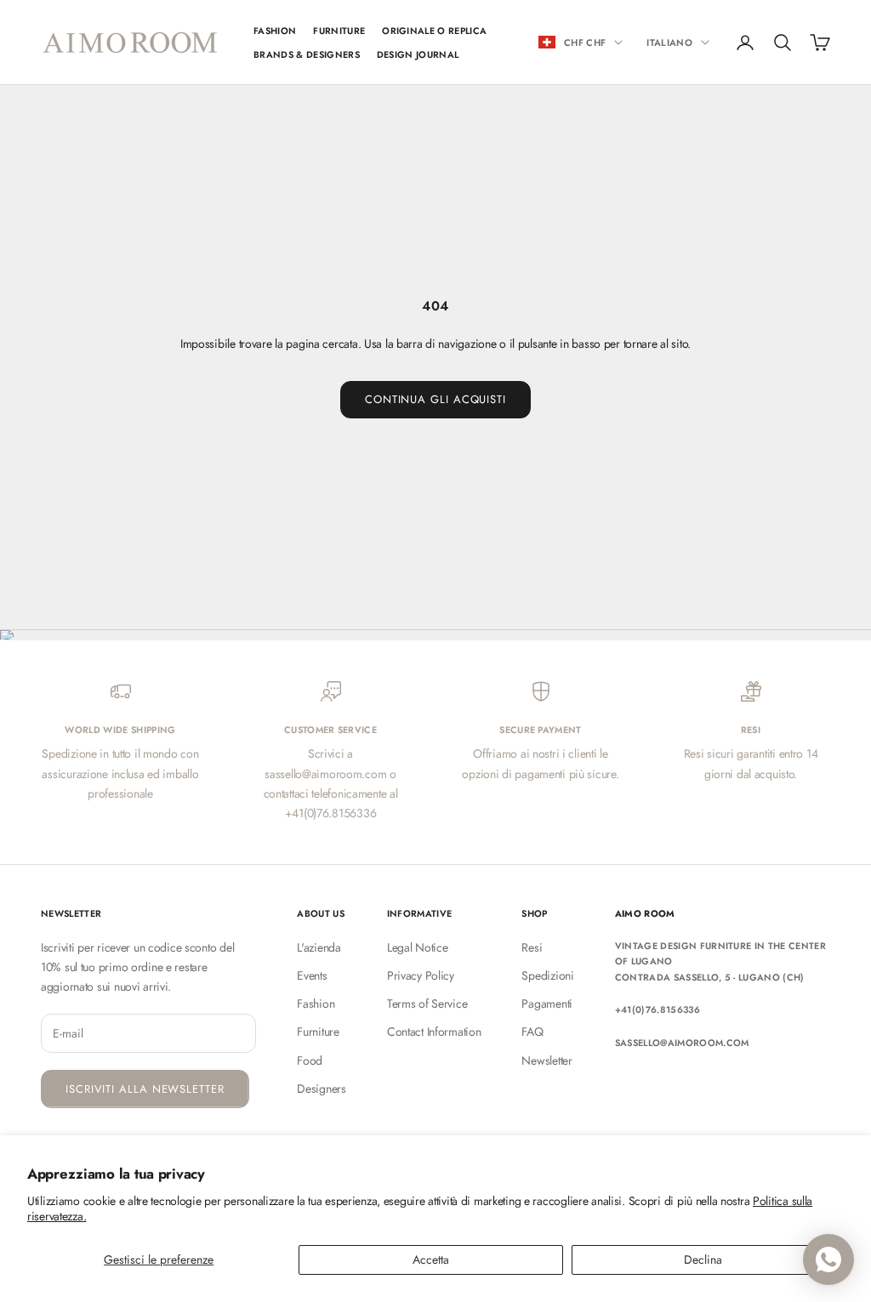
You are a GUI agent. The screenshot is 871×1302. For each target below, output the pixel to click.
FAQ (532, 1031)
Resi (531, 947)
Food (309, 1060)
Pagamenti (546, 1003)
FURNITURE (339, 30)
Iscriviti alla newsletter (145, 1089)
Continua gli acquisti (435, 399)
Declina (703, 1259)
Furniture (318, 1031)
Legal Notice (417, 947)
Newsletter (546, 1060)
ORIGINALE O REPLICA (434, 30)
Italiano (669, 42)
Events (312, 975)
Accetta (431, 1259)
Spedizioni (547, 975)
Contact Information (434, 1031)
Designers (321, 1088)
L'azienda (318, 947)
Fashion (315, 1003)
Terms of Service (427, 1003)
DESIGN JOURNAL (418, 54)
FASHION (274, 30)
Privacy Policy (420, 975)
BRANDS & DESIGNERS (306, 54)
